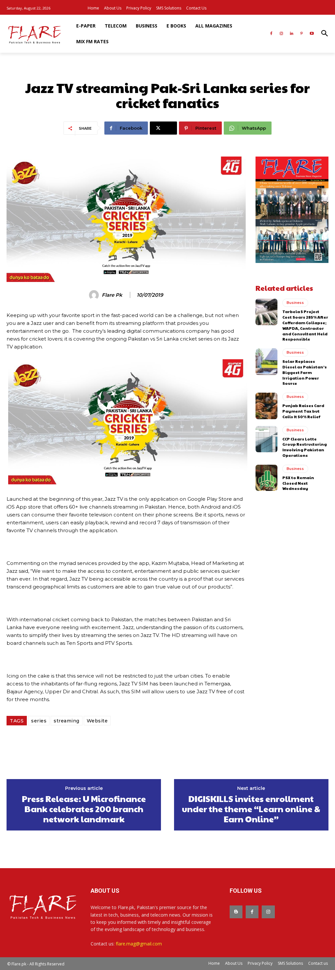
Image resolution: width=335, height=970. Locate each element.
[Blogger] (236, 911)
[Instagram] (281, 34)
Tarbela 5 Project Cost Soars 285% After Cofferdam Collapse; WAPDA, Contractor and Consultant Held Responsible (305, 325)
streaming (66, 721)
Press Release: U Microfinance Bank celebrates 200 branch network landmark (84, 808)
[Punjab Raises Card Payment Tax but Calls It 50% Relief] (266, 406)
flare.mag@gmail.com (139, 944)
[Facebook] (271, 34)
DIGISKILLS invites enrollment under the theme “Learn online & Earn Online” (251, 808)
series (38, 721)
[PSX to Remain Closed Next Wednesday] (266, 478)
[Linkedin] (291, 34)
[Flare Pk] (95, 295)
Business (295, 302)
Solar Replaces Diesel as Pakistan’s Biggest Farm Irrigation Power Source (304, 372)
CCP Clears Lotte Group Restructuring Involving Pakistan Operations (304, 447)
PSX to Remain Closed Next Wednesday (298, 483)
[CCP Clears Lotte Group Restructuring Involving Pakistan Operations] (266, 439)
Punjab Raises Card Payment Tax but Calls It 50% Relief (303, 411)
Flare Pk (112, 295)
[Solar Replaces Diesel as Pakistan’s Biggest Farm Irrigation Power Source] (266, 361)
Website (97, 721)
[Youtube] (311, 34)
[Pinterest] (301, 34)
